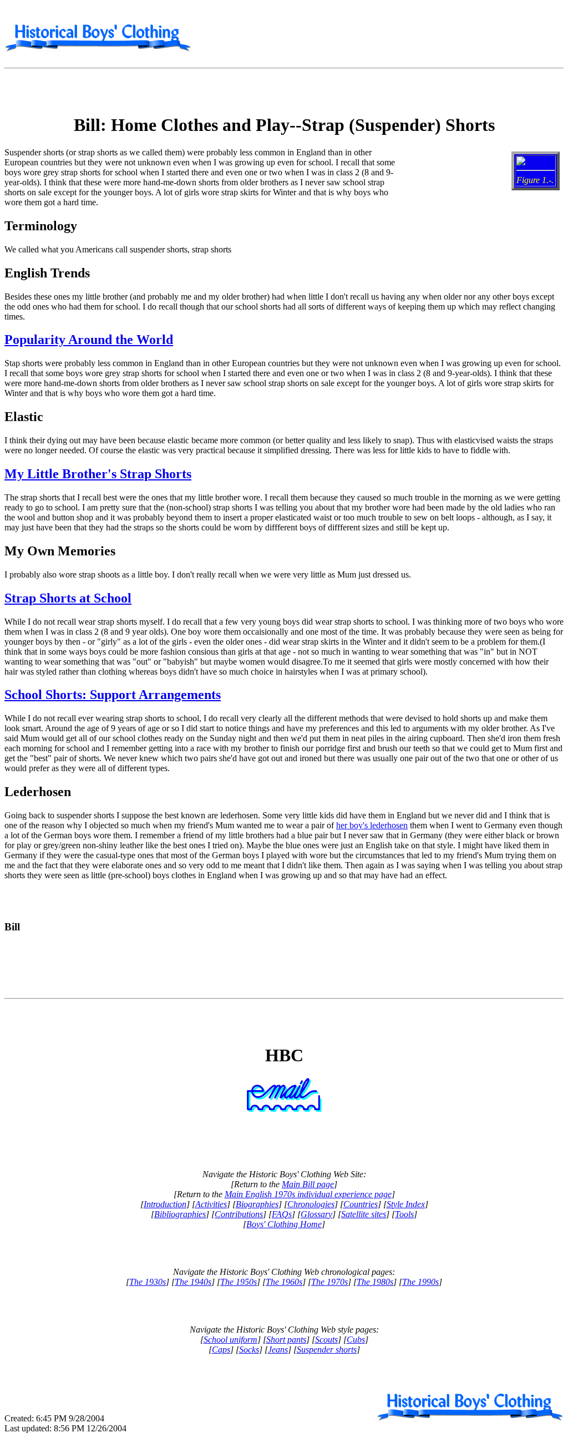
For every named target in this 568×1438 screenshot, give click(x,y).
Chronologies (310, 1204)
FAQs (282, 1214)
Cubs (356, 1339)
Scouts (326, 1339)
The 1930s (147, 1282)
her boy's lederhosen (372, 825)
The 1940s (193, 1282)
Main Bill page (308, 1184)
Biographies (257, 1204)
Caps (221, 1349)
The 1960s (284, 1282)
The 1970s (329, 1282)
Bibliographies (180, 1214)
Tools (404, 1214)
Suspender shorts (327, 1349)
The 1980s (375, 1282)
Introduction (165, 1204)
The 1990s (420, 1282)
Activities (211, 1204)
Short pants (286, 1339)
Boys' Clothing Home (284, 1224)
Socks (249, 1349)
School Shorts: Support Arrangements (112, 694)
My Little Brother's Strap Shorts (97, 474)
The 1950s (238, 1282)
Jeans (278, 1349)
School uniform (230, 1339)
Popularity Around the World (88, 339)
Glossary (316, 1214)
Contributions (239, 1214)
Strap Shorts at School (67, 598)
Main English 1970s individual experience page (308, 1194)
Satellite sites (363, 1214)
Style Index (406, 1204)
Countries (360, 1204)
